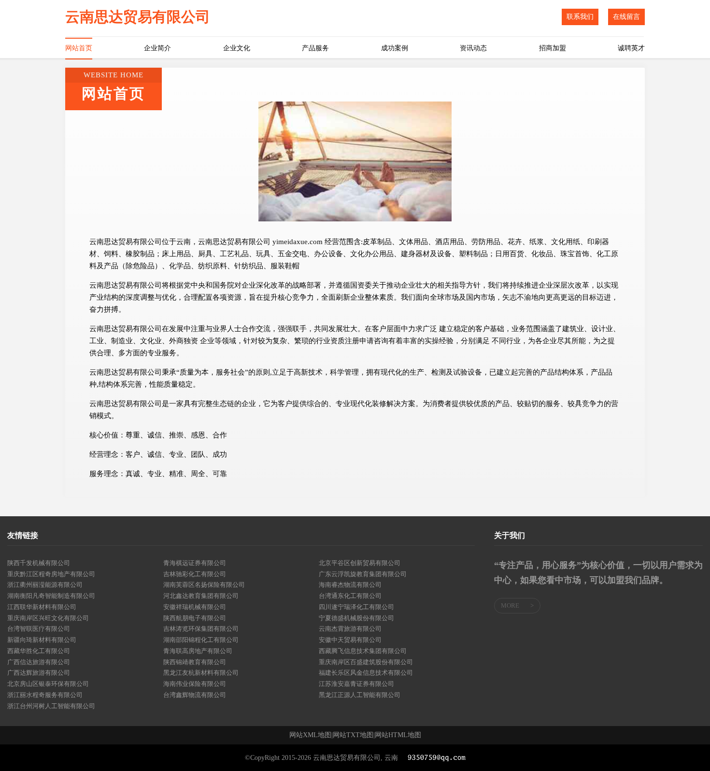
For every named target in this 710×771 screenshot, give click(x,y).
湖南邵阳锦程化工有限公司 (201, 639)
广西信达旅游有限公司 (38, 662)
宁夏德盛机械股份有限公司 (356, 618)
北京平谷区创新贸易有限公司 (359, 563)
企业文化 (236, 48)
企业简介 (157, 48)
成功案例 (394, 48)
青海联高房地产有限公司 (197, 651)
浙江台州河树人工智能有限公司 (51, 706)
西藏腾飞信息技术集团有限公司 (363, 651)
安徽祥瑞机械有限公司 (194, 607)
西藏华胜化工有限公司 (38, 651)
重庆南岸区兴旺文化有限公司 (48, 618)
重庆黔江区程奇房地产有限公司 (51, 574)
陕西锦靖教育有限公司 (194, 662)
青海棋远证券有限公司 (194, 563)
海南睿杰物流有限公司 (350, 584)
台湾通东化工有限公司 (350, 595)
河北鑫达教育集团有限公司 (201, 595)
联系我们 (580, 16)
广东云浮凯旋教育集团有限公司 (363, 574)
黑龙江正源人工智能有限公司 (359, 694)
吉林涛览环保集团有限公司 (201, 628)
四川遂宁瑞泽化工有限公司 (356, 607)
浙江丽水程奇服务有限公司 (45, 694)
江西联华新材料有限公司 (41, 607)
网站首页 (78, 48)
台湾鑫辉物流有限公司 (194, 694)
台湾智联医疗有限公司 (38, 628)
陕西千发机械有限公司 (38, 563)
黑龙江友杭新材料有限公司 (201, 672)
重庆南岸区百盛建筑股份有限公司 (366, 662)
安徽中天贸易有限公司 (350, 639)
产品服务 (315, 48)
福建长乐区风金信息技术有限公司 (366, 672)
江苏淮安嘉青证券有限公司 (356, 683)
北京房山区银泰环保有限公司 (48, 683)
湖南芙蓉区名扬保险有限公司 (204, 584)
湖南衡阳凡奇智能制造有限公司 (51, 595)
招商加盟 (552, 48)
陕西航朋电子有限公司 (194, 618)
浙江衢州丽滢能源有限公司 (45, 584)
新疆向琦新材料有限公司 (41, 639)
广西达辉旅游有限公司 (38, 672)
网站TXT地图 (353, 735)
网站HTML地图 (398, 735)
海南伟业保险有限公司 (194, 683)
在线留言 (626, 16)
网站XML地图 (310, 735)
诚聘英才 (631, 48)
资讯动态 (473, 48)
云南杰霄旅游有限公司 (350, 628)
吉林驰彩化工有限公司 (194, 574)
